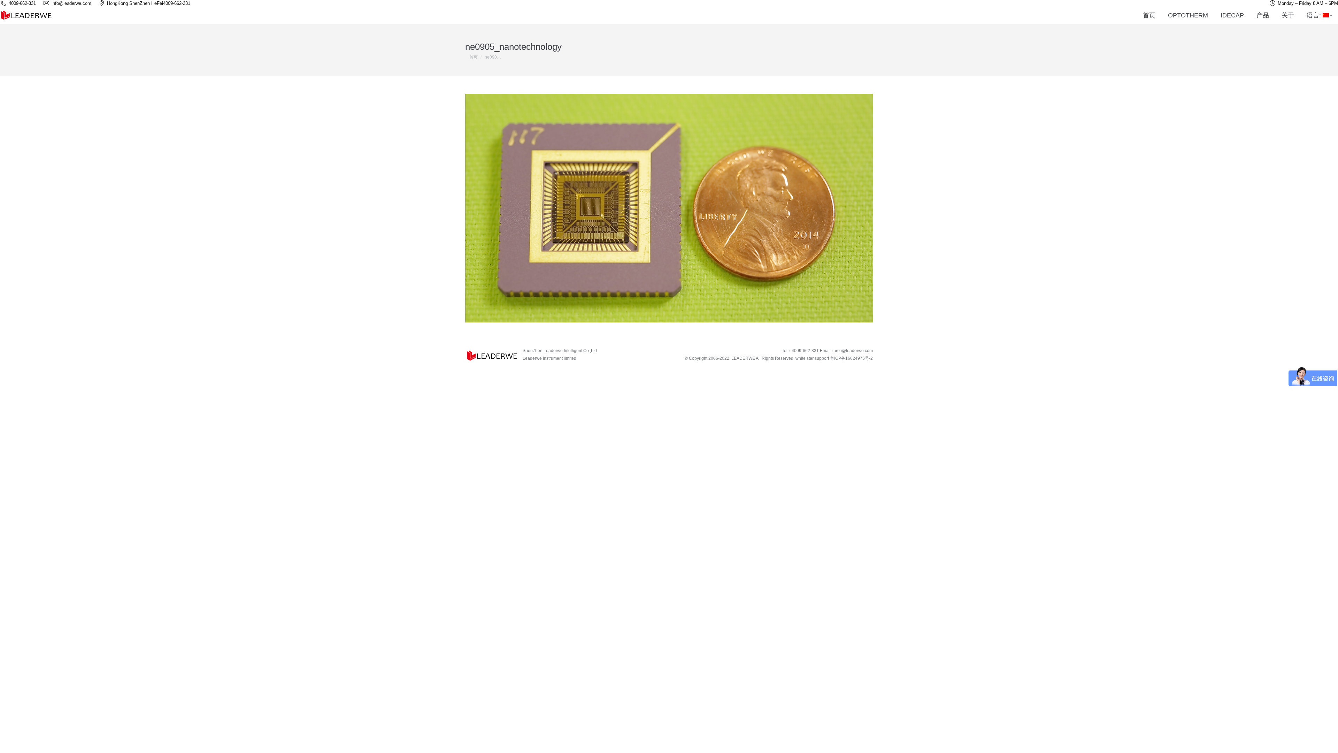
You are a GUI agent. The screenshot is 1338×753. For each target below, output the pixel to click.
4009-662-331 (176, 3)
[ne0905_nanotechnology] (669, 208)
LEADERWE (743, 358)
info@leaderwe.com (854, 350)
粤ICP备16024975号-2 (851, 358)
